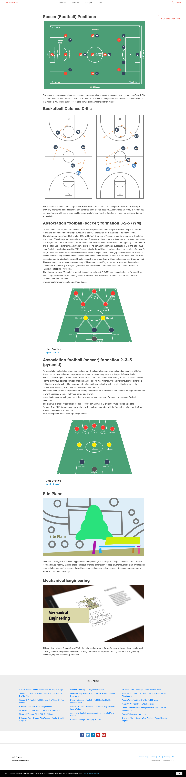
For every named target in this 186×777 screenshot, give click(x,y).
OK (179, 773)
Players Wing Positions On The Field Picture (139, 699)
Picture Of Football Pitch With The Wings (36, 714)
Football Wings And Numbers (133, 714)
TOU (172, 757)
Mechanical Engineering (66, 580)
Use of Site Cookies (91, 773)
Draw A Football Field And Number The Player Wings (41, 689)
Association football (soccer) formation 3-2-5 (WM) (92, 223)
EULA (160, 757)
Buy (100, 2)
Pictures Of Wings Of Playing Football (85, 719)
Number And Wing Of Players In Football (87, 689)
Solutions (76, 2)
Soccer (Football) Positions (69, 16)
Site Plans (52, 493)
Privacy (166, 757)
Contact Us (143, 757)
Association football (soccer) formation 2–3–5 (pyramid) (87, 362)
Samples (89, 2)
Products (62, 2)
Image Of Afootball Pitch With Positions (137, 703)
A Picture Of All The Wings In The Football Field (141, 689)
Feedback (152, 757)
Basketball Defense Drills (67, 108)
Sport (48, 352)
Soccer (56, 352)
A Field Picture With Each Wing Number (35, 706)
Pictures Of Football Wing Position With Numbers (39, 710)
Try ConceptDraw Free (170, 18)
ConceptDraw (12, 2)
